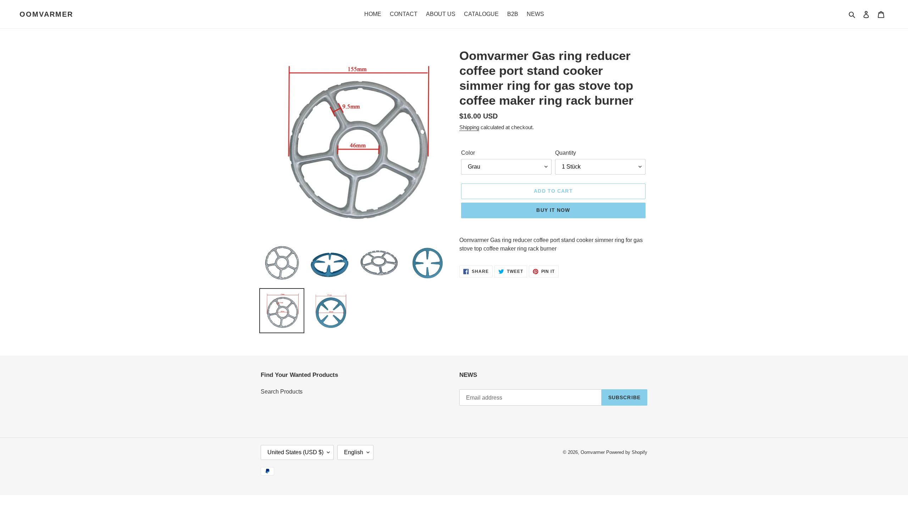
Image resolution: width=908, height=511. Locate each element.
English (353, 452)
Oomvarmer (46, 14)
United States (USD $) (295, 452)
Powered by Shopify (626, 452)
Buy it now (553, 210)
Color (468, 153)
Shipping (469, 127)
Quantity (565, 153)
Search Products (282, 392)
